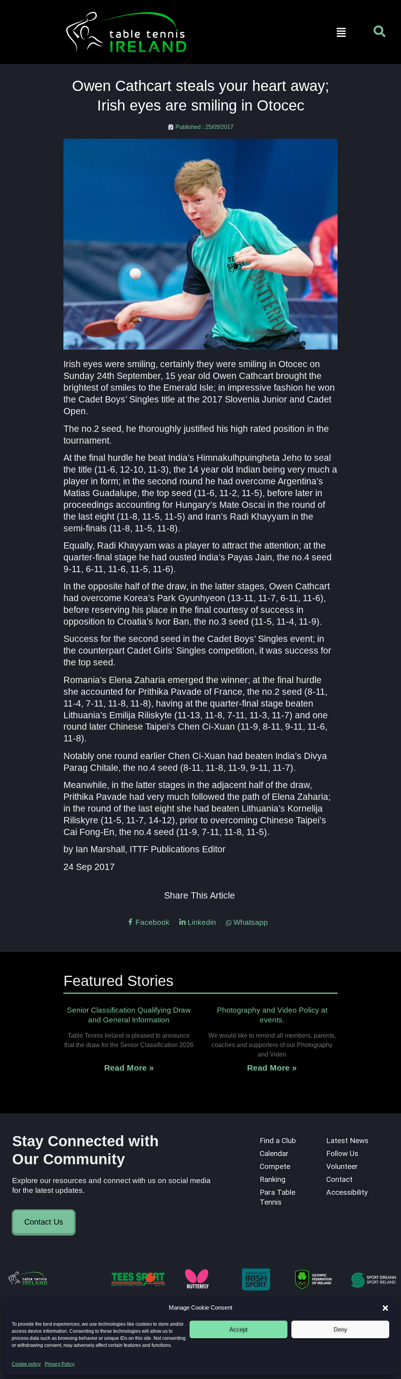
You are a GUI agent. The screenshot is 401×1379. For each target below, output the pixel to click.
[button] (385, 1308)
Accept (238, 1329)
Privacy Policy (59, 1364)
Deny (340, 1329)
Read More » (129, 1067)
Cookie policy (26, 1364)
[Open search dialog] (379, 33)
